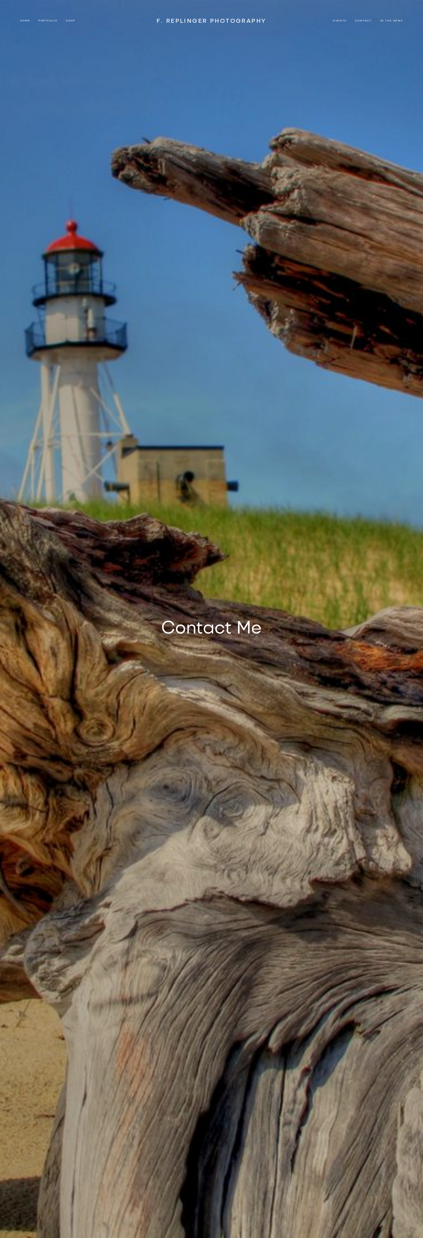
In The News (391, 20)
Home (25, 20)
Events (340, 20)
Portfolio (48, 20)
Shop (70, 20)
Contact (363, 20)
